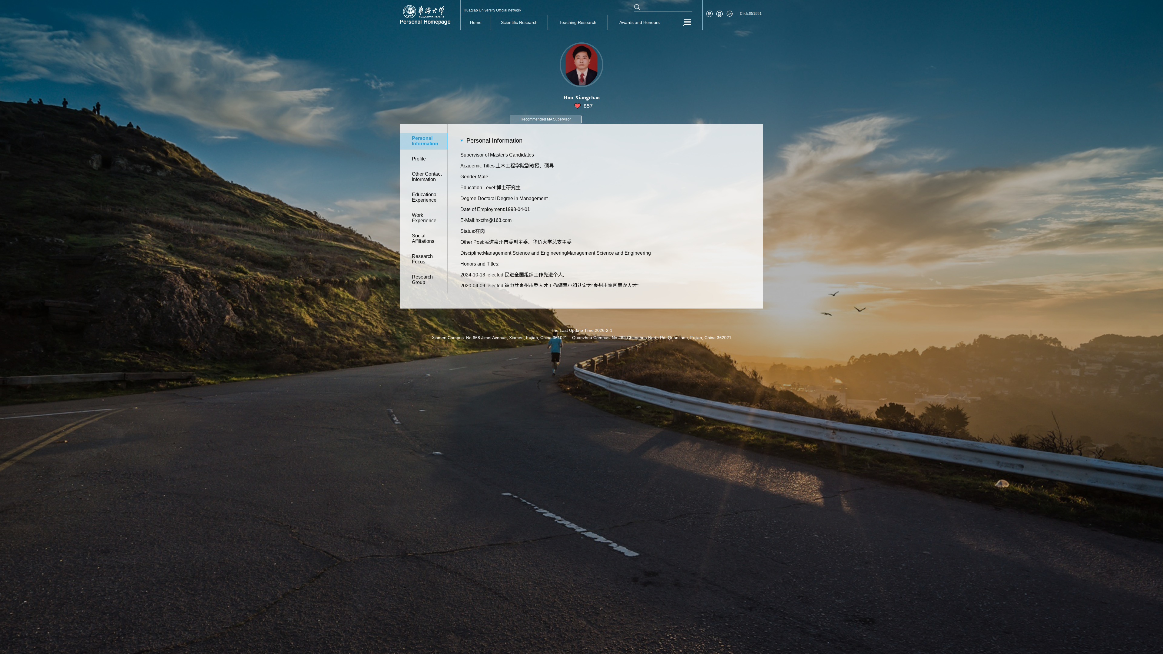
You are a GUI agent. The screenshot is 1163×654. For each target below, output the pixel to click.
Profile (419, 158)
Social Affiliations (423, 238)
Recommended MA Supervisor (546, 119)
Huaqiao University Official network (492, 10)
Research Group (422, 279)
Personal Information (425, 141)
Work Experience (424, 218)
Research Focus (422, 259)
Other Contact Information (427, 176)
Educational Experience (425, 197)
